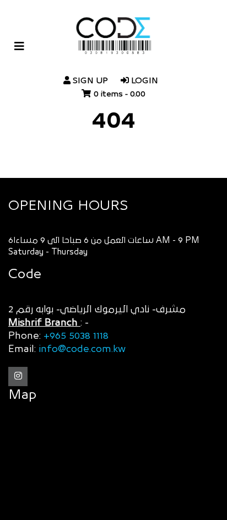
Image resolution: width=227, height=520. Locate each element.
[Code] (113, 40)
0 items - (119, 94)
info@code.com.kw (82, 349)
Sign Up (89, 80)
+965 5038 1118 (76, 336)
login (143, 80)
